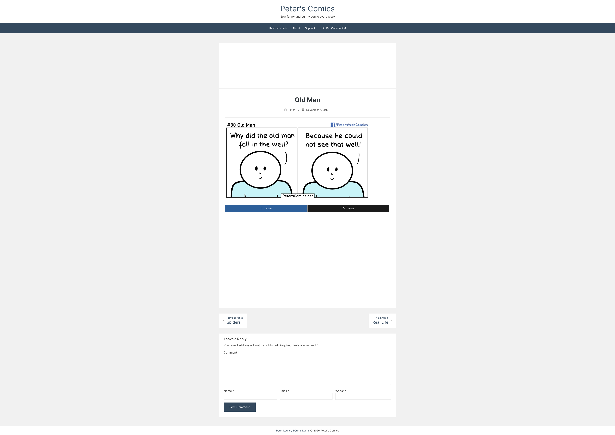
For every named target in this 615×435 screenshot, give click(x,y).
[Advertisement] (307, 65)
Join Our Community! (333, 28)
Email (284, 391)
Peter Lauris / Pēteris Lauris (292, 430)
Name (229, 391)
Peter (291, 109)
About (296, 28)
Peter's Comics (307, 8)
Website (340, 391)
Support (310, 28)
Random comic (278, 28)
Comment (231, 352)
